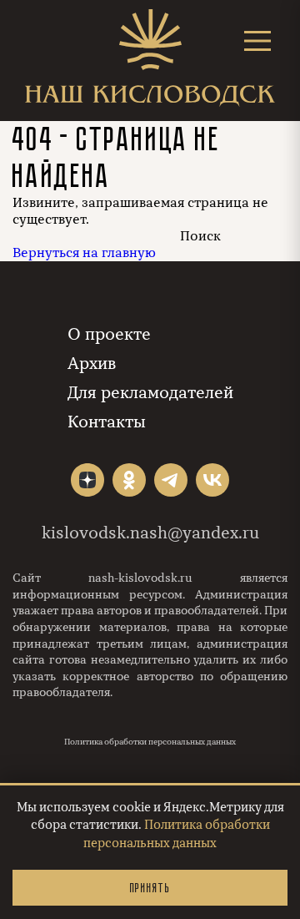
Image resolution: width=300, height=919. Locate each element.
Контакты (107, 422)
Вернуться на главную (84, 253)
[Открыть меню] (258, 40)
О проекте (109, 334)
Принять (150, 888)
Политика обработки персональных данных (150, 742)
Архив (92, 363)
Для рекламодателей (150, 392)
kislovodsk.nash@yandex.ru (150, 533)
